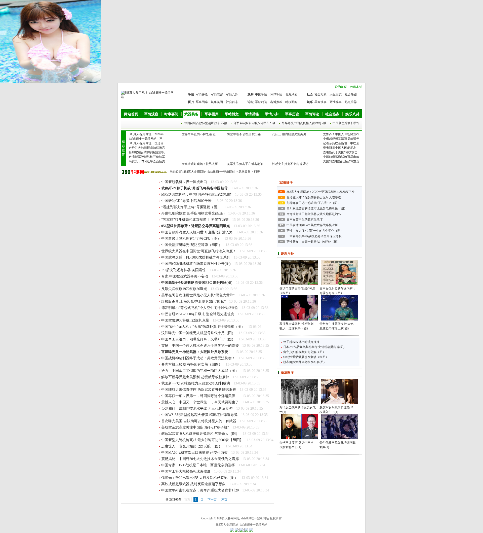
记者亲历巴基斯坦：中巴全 (341, 143)
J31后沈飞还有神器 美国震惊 (183, 270)
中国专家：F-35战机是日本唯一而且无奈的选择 (198, 465)
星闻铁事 (320, 102)
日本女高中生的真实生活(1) (305, 219)
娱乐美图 (217, 102)
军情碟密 (217, 94)
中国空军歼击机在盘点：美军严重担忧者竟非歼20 (200, 490)
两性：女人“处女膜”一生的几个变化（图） (315, 230)
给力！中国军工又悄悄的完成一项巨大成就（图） (200, 371)
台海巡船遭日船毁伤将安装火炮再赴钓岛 (314, 214)
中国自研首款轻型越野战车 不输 (205, 123)
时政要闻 (291, 102)
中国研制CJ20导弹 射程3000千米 (186, 201)
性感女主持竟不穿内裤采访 (290, 164)
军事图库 (202, 102)
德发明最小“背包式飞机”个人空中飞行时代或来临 (199, 308)
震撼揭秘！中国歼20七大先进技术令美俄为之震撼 (200, 459)
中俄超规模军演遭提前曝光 (341, 138)
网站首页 (131, 114)
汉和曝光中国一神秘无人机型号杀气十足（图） (198, 333)
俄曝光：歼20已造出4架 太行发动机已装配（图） (199, 478)
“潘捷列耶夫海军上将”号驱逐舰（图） (191, 207)
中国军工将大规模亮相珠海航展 (186, 471)
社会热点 (332, 114)
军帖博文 (232, 114)
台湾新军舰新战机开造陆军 (147, 157)
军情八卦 (232, 94)
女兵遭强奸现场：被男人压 (200, 164)
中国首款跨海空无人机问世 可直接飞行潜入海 (197, 232)
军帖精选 (261, 102)
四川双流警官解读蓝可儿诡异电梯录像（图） (317, 208)
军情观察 (151, 114)
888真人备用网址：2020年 (146, 134)
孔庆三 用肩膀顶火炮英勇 (289, 134)
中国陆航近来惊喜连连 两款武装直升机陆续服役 (198, 390)
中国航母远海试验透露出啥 (341, 157)
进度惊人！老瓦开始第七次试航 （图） (191, 446)
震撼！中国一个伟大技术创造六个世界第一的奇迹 (200, 345)
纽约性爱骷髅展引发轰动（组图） (306, 357)
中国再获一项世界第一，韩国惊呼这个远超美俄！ (200, 396)
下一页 (212, 499)
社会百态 (232, 102)
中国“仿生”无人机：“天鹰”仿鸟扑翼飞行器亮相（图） (203, 327)
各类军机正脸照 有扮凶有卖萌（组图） (191, 364)
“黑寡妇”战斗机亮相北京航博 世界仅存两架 (195, 220)
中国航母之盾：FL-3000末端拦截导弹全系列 (195, 257)
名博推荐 (276, 102)
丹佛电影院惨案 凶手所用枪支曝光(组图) (193, 213)
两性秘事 (336, 102)
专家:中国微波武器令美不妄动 (184, 276)
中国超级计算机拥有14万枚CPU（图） (191, 238)
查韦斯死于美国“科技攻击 (340, 152)
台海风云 (291, 94)
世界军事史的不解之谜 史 (199, 134)
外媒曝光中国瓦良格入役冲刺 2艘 (304, 123)
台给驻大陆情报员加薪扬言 (147, 148)
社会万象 (320, 94)
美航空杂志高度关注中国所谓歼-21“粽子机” (195, 427)
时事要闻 (171, 114)
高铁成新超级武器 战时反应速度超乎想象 (193, 484)
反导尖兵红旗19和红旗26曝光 (184, 289)
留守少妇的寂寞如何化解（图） (304, 352)
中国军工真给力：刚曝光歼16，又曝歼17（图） (198, 339)
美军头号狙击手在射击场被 (245, 164)
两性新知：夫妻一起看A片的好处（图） (313, 241)
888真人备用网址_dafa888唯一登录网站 (209, 171)
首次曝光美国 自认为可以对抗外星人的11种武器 (198, 421)
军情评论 (202, 94)
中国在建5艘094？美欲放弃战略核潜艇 (312, 225)
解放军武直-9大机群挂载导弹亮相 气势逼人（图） (200, 434)
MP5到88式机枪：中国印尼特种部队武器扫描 (196, 194)
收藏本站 (356, 87)
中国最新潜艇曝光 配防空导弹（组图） (191, 245)
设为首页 (341, 87)
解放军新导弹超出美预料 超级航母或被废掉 (195, 377)
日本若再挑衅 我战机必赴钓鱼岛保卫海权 (314, 236)
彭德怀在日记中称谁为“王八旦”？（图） (313, 203)
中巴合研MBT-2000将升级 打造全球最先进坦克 (197, 314)
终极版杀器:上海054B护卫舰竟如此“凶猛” (193, 301)
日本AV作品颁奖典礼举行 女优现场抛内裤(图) (313, 347)
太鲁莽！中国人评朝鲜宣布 (341, 134)
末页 (224, 499)
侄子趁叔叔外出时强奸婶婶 (301, 342)
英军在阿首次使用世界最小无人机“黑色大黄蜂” (198, 295)
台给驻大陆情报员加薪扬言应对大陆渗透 (314, 197)
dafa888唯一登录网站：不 (146, 138)
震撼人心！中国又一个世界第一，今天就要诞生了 (200, 402)
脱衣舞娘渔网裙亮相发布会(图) (304, 362)
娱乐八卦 (352, 114)
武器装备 (191, 114)
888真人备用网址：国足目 (146, 143)
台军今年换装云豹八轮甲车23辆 (254, 123)
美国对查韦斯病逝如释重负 (341, 161)
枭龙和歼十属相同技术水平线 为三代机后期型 (197, 408)
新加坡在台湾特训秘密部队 (147, 152)
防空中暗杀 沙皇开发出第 (244, 134)
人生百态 (336, 94)
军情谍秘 (252, 114)
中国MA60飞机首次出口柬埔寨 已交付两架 (194, 452)
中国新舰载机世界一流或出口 (184, 182)
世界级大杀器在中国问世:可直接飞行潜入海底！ (198, 251)
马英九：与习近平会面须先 (147, 161)
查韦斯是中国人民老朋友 (339, 148)
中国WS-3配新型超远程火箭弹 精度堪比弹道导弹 (199, 415)
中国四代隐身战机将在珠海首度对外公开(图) (196, 264)
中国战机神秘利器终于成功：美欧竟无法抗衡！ (198, 358)
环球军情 (276, 94)
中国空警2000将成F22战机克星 (185, 320)
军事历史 (292, 114)
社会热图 (351, 94)
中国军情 (261, 94)
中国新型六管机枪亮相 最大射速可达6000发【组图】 (202, 440)
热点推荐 (351, 102)
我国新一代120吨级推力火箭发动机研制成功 (195, 383)
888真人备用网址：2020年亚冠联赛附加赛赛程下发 (320, 192)
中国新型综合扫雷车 (346, 123)
